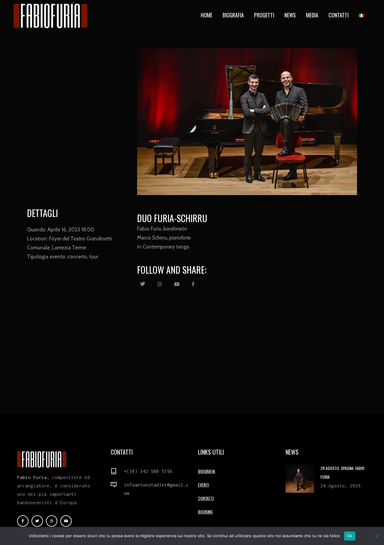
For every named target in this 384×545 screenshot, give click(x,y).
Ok (349, 535)
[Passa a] (362, 15)
